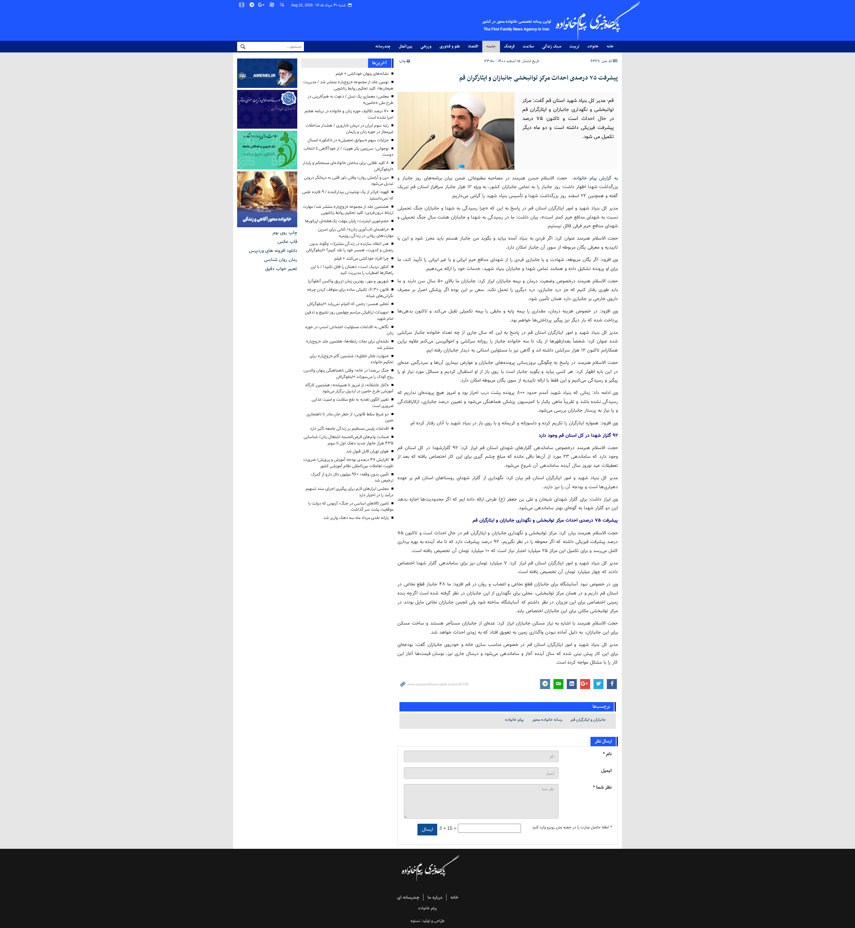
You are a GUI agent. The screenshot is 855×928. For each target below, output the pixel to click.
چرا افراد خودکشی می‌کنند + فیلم (361, 258)
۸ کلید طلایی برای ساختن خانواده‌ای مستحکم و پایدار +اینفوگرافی (348, 166)
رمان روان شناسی (280, 259)
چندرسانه (383, 46)
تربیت (574, 46)
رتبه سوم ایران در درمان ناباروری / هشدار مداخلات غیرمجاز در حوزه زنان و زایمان (349, 128)
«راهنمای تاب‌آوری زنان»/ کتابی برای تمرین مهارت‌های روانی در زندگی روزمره (355, 232)
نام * (607, 754)
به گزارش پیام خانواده (596, 178)
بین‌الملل (405, 46)
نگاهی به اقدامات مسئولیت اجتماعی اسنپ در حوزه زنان (349, 330)
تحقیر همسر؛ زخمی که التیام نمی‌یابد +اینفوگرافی (348, 304)
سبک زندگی (551, 46)
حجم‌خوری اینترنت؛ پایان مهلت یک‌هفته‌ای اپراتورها (347, 221)
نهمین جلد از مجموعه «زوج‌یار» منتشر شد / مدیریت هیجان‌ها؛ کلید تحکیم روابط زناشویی (348, 85)
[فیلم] (242, 5)
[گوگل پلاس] (262, 5)
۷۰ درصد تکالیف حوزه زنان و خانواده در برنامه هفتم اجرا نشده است (349, 114)
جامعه (491, 46)
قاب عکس (287, 241)
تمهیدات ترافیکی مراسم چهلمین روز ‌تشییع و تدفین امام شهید (349, 315)
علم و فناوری (450, 46)
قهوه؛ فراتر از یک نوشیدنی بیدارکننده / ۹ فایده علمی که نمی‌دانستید (347, 195)
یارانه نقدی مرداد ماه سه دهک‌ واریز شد (356, 518)
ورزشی (426, 46)
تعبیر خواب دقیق (281, 268)
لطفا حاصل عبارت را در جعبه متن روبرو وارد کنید (572, 827)
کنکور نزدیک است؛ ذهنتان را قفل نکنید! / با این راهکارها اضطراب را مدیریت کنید (352, 270)
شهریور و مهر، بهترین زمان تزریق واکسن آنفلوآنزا (348, 281)
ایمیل (606, 770)
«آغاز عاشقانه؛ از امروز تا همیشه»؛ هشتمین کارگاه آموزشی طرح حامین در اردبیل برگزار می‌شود (349, 388)
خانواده (593, 46)
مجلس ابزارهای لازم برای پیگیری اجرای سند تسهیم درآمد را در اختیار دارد (349, 492)
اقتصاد (473, 46)
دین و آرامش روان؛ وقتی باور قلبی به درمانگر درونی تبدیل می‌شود (348, 180)
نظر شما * (602, 787)
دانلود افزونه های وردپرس (273, 250)
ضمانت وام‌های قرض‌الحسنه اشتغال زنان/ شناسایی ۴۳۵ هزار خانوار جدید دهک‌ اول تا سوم (348, 440)
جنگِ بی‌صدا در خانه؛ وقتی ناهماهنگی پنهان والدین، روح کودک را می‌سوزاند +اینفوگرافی (348, 373)
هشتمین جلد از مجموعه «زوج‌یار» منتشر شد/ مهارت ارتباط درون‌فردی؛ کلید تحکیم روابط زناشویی (348, 210)
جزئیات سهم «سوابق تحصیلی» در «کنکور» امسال (348, 140)
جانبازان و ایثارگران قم (588, 719)
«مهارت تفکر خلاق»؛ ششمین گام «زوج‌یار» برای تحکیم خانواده (351, 359)
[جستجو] (282, 5)
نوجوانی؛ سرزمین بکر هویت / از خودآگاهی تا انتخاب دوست (348, 151)
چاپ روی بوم (285, 232)
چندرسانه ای (408, 897)
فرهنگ (509, 46)
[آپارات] (272, 5)
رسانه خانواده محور (547, 719)
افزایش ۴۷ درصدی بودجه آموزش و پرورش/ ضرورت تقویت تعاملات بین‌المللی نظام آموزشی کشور (348, 462)
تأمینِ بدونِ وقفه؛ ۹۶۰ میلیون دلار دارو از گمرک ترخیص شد (352, 477)
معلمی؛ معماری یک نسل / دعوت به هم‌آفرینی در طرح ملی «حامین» (350, 99)
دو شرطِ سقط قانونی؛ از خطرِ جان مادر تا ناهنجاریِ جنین (350, 417)
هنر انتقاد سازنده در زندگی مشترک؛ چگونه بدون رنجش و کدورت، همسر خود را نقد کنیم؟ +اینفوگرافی (349, 247)
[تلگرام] (252, 5)
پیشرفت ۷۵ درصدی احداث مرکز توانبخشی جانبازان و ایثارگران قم (538, 78)
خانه (610, 46)
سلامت (528, 46)
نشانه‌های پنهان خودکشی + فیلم (362, 74)
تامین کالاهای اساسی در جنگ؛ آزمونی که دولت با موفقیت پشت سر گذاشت (350, 506)
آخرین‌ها (379, 63)
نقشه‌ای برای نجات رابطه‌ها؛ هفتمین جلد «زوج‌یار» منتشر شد (349, 344)
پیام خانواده (514, 719)
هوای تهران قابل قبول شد (367, 451)
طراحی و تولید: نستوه (427, 921)
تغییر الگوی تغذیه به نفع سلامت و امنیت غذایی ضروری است (352, 402)
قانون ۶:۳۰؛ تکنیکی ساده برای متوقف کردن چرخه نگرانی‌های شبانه (350, 292)
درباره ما (435, 897)
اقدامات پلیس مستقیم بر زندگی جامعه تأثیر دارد (349, 428)
